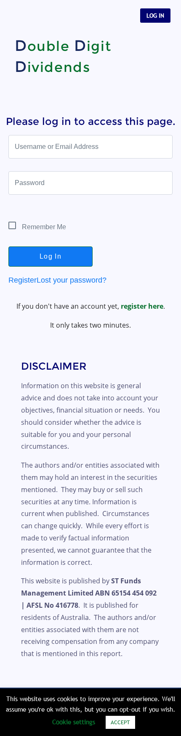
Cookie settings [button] (73, 721)
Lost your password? (71, 280)
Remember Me (43, 226)
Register (22, 280)
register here (142, 306)
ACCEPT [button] (120, 722)
